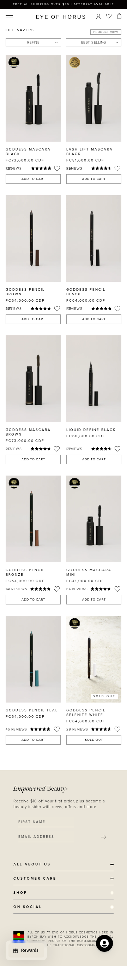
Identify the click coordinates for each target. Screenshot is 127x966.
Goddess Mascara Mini (88, 572)
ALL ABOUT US (32, 864)
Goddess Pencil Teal (32, 710)
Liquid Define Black (91, 430)
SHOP (20, 893)
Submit (103, 837)
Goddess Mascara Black (28, 151)
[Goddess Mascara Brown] (33, 378)
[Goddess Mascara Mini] (93, 519)
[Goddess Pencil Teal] (33, 659)
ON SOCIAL (27, 907)
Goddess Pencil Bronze (25, 572)
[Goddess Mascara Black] (33, 98)
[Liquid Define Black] (93, 378)
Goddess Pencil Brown (25, 292)
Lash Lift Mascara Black (89, 151)
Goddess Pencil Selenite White (85, 712)
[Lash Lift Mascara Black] (93, 98)
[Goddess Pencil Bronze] (33, 519)
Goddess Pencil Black (85, 292)
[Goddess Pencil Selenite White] (93, 659)
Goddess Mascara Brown (28, 432)
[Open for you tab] (104, 943)
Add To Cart (33, 179)
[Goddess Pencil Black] (93, 238)
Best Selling (93, 42)
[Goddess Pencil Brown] (33, 238)
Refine (33, 42)
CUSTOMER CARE (34, 879)
